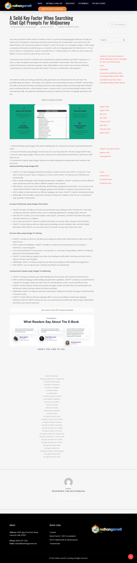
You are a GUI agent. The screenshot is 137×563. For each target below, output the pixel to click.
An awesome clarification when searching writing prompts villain (111, 74)
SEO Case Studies (98, 3)
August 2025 (104, 110)
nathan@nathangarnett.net (26, 543)
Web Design (70, 3)
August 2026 (104, 106)
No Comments (119, 24)
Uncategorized (105, 156)
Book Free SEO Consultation (52, 9)
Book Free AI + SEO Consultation (63, 536)
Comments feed (106, 179)
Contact (53, 532)
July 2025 (103, 114)
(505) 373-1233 (22, 540)
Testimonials (83, 3)
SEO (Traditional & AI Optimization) (64, 540)
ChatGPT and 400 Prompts (68, 27)
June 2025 (103, 118)
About (40, 3)
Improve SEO (105, 152)
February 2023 (105, 129)
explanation (104, 69)
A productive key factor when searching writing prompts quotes (112, 81)
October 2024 (105, 121)
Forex (102, 65)
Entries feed (104, 176)
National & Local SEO (54, 3)
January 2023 (104, 133)
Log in (102, 172)
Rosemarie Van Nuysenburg (24, 27)
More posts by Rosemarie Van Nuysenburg (68, 498)
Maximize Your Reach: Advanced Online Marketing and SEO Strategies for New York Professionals (113, 59)
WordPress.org (105, 183)
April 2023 (103, 125)
